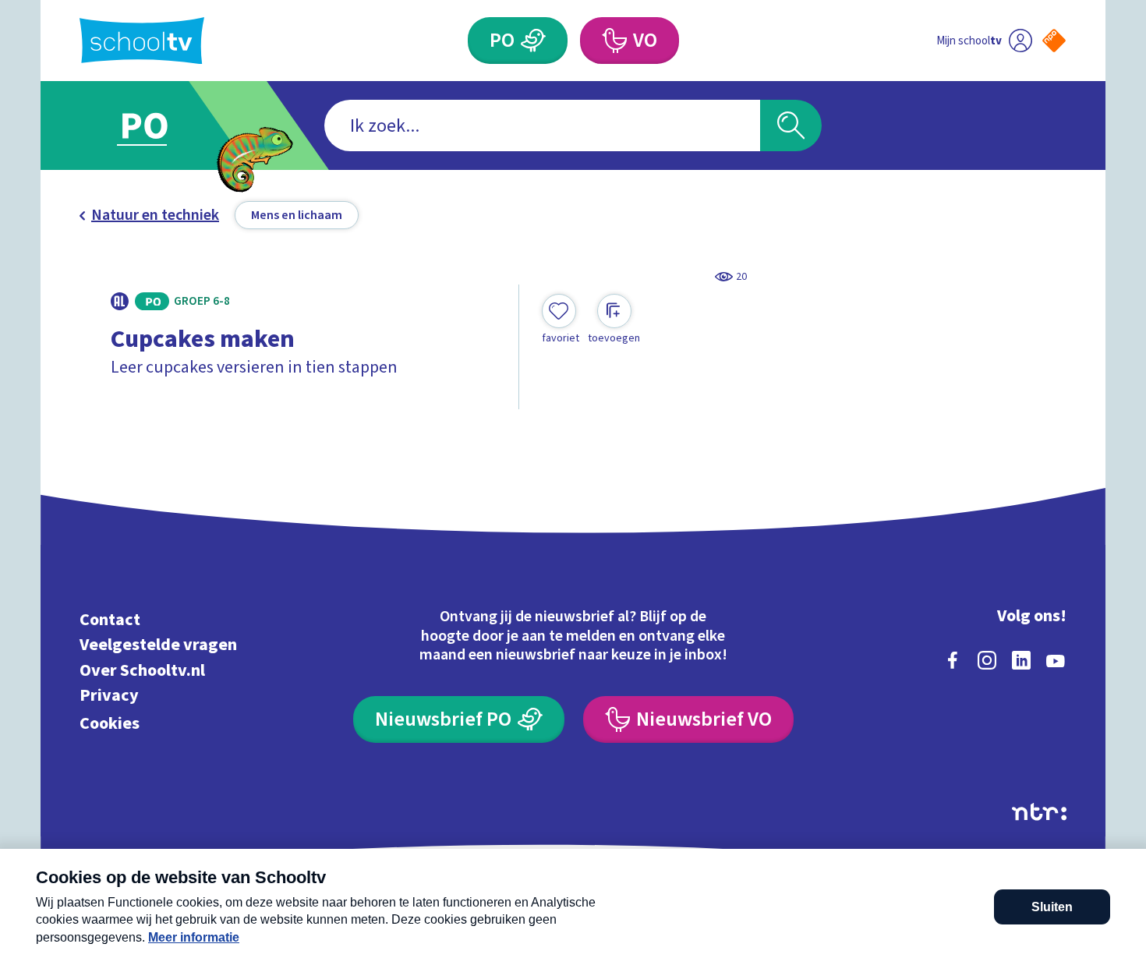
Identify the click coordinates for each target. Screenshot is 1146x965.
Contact (110, 619)
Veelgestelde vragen (158, 645)
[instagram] (987, 660)
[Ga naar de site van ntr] (1039, 812)
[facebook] (953, 660)
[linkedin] (1021, 660)
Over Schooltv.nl (142, 670)
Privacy (109, 696)
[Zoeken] (791, 125)
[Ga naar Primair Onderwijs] (157, 125)
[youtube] (1055, 660)
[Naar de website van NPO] (1054, 40)
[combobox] (542, 125)
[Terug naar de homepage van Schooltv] (142, 41)
